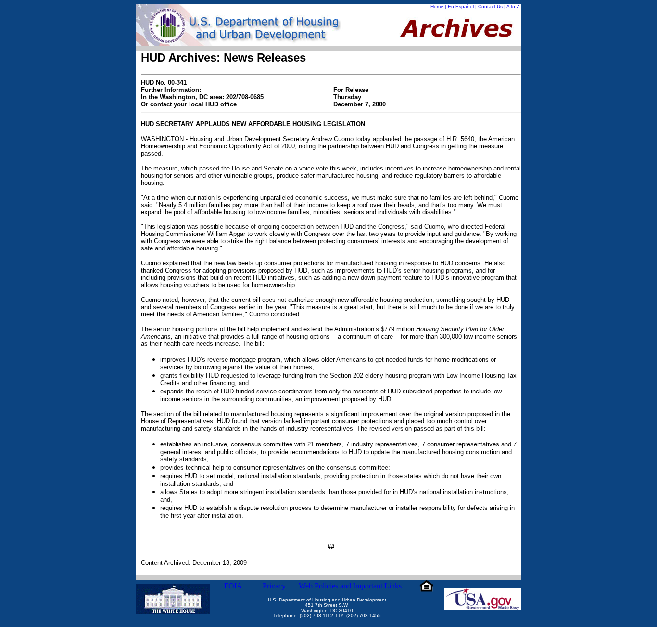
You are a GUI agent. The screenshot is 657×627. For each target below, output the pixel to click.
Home (436, 6)
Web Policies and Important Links (350, 586)
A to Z (512, 6)
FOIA (233, 586)
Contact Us (490, 6)
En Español (461, 6)
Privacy (274, 586)
